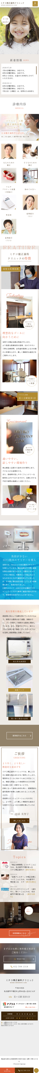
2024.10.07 (13, 886)
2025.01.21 (13, 874)
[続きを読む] (30, 869)
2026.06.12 (13, 862)
